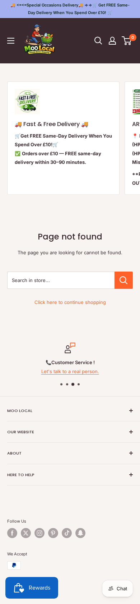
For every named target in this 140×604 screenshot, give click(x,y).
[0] (126, 40)
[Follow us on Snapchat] (80, 533)
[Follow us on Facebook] (12, 533)
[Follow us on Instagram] (39, 533)
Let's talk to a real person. (70, 371)
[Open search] (98, 41)
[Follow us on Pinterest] (53, 533)
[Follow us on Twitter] (26, 533)
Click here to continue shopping (70, 302)
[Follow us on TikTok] (67, 533)
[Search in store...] (124, 280)
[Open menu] (10, 41)
